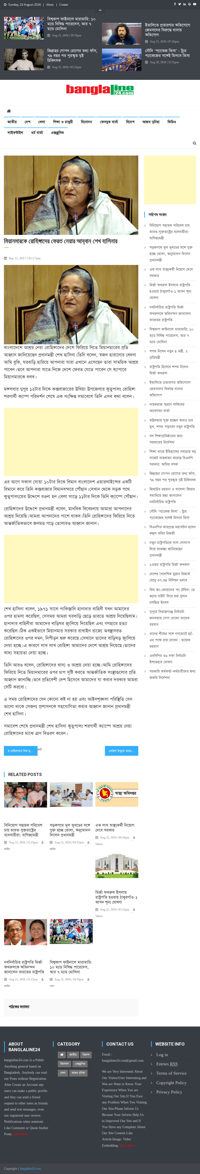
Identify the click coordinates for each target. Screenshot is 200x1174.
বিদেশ (130, 122)
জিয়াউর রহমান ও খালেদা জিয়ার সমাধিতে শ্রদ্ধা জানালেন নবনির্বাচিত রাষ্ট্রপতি (172, 495)
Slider (99, 844)
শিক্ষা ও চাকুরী (63, 122)
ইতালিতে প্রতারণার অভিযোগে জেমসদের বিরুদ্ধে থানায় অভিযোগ (167, 30)
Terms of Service (171, 1073)
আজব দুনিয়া (151, 122)
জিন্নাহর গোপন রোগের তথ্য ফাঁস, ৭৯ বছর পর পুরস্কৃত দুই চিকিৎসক (72, 56)
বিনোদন (86, 122)
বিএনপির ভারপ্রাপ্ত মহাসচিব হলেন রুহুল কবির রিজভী (173, 530)
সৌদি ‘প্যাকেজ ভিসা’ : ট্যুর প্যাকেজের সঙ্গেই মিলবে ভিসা (167, 53)
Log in (162, 1054)
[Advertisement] (71, 442)
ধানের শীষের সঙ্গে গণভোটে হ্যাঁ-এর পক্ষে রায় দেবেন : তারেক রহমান (171, 640)
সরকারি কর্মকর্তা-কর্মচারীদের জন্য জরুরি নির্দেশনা (172, 674)
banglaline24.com (30, 1169)
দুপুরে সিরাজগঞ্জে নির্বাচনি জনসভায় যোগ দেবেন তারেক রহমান (170, 618)
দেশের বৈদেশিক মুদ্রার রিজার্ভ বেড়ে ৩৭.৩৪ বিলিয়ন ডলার (170, 577)
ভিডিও (172, 122)
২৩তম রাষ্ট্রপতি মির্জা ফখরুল (170, 564)
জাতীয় (12, 122)
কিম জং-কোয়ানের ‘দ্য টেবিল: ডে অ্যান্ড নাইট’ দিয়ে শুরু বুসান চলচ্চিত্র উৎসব (172, 596)
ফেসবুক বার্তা (109, 122)
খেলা (41, 122)
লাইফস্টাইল (15, 132)
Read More (20, 1134)
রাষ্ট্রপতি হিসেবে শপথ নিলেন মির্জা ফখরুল (169, 370)
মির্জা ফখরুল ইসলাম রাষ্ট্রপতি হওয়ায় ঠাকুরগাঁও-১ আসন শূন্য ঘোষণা (116, 897)
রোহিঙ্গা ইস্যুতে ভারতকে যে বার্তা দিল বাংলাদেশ (124, 751)
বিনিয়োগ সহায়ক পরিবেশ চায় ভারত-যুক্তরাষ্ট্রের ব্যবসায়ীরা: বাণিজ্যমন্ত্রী (23, 830)
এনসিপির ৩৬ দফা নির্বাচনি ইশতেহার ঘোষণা (168, 659)
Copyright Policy (171, 1082)
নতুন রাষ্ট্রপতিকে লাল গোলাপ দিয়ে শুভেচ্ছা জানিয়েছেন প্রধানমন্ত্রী (170, 549)
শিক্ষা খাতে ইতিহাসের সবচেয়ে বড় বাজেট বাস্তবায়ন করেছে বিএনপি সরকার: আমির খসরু (173, 458)
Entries (167, 1064)
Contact (63, 5)
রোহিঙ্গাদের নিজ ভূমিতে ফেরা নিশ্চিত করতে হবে (24, 751)
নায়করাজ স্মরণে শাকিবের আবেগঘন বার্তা (167, 407)
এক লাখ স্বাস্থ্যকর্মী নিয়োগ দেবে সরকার (114, 828)
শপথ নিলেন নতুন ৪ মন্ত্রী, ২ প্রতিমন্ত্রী (169, 354)
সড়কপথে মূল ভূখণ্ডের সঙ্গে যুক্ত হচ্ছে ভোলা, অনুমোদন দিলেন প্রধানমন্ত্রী (70, 830)
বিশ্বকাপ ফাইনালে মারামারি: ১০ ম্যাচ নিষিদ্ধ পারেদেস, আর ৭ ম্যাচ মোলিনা (71, 24)
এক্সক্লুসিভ (57, 132)
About (49, 5)
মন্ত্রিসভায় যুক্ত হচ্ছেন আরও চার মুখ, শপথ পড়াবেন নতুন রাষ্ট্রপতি (172, 423)
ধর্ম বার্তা (37, 132)
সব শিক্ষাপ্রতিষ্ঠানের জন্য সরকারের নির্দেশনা (166, 439)
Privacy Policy (169, 1092)
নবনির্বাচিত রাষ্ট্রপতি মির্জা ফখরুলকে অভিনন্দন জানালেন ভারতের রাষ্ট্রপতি (24, 967)
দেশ (27, 122)
